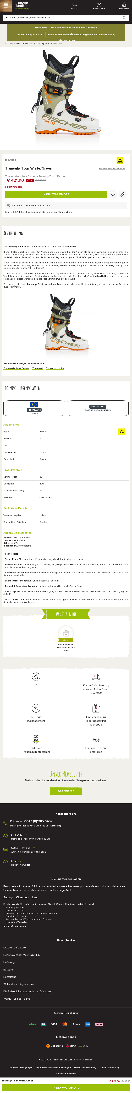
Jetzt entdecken (66, 40)
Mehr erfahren (65, 212)
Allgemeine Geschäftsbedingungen (53, 1068)
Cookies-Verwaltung (109, 1068)
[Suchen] (127, 15)
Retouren (8, 969)
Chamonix (22, 897)
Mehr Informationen (14, 926)
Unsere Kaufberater (15, 947)
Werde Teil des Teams (16, 998)
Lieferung (9, 962)
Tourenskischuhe (55, 368)
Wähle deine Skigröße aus (18, 984)
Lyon (35, 897)
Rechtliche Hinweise (66, 1074)
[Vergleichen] (122, 194)
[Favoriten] (113, 194)
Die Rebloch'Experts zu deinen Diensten (27, 991)
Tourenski (37, 368)
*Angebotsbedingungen (20, 1068)
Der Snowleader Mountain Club (21, 955)
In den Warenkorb (56, 194)
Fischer (10, 160)
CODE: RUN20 (54, 34)
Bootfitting (9, 976)
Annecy (8, 897)
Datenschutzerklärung (85, 1068)
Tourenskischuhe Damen (21, 44)
